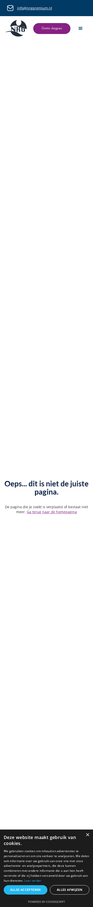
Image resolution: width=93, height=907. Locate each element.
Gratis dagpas (52, 28)
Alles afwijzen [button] (70, 890)
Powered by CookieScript (46, 902)
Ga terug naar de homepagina (52, 511)
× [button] (87, 835)
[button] (80, 28)
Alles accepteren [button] (25, 890)
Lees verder (32, 880)
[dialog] (46, 868)
